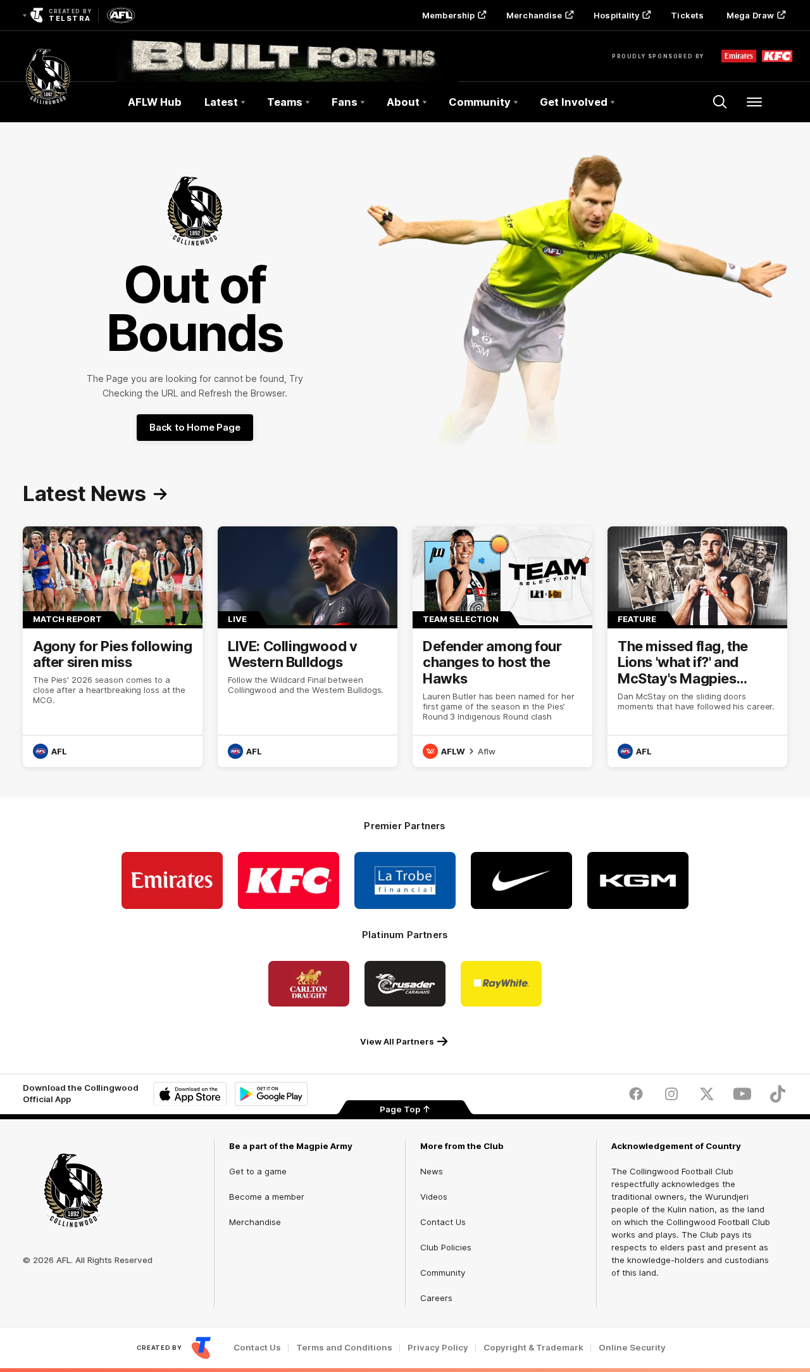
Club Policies (445, 1247)
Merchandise (534, 15)
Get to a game (258, 1171)
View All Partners (397, 1041)
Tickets (687, 15)
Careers (436, 1298)
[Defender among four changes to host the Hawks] (502, 646)
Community (442, 1272)
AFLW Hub (155, 102)
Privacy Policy (438, 1347)
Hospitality (616, 15)
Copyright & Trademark (533, 1347)
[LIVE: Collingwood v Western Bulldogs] (307, 646)
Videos (433, 1196)
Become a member (266, 1196)
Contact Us (443, 1222)
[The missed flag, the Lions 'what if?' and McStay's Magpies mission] (697, 646)
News (431, 1171)
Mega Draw (750, 15)
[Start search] (720, 102)
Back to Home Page (194, 427)
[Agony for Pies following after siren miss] (112, 646)
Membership (448, 15)
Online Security (632, 1347)
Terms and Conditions (344, 1347)
